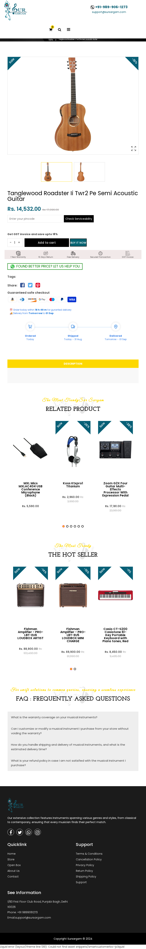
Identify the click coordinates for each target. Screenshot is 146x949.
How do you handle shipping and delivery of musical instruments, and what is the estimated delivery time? (68, 747)
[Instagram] (37, 832)
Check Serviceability (78, 219)
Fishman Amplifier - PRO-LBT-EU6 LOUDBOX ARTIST (30, 634)
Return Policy (84, 870)
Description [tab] (73, 364)
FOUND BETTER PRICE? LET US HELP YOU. (47, 266)
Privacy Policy (85, 865)
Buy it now (78, 243)
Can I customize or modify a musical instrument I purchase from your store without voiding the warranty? (70, 731)
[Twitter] (19, 832)
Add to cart (47, 243)
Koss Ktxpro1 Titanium (73, 485)
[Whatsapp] (28, 832)
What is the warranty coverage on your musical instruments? (54, 717)
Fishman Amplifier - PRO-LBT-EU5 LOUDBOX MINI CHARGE (73, 635)
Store (10, 859)
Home (51, 40)
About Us (13, 870)
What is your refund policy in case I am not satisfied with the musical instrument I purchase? (68, 763)
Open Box (14, 865)
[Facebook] (10, 832)
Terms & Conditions (89, 853)
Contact (13, 876)
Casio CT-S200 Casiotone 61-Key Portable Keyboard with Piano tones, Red (115, 635)
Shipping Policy (86, 876)
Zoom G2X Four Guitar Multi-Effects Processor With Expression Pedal (115, 489)
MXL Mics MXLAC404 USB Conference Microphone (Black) (30, 489)
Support (81, 882)
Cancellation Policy (89, 859)
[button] (63, 526)
